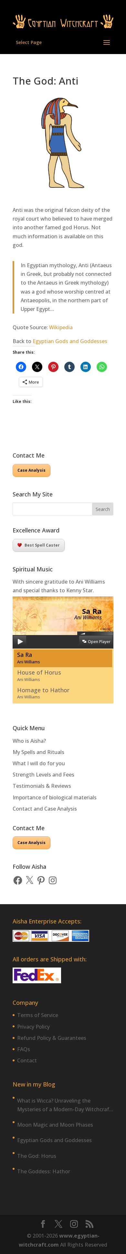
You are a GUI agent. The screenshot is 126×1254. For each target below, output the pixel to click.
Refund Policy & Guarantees (51, 1037)
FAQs (23, 1049)
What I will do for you (39, 763)
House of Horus (39, 675)
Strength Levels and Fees (43, 774)
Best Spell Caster (42, 545)
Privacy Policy (33, 1026)
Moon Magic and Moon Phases (55, 1124)
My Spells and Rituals (38, 752)
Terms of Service (37, 1015)
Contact (27, 1060)
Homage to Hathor (43, 693)
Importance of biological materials (55, 797)
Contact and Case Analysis (45, 808)
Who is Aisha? (29, 740)
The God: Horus (36, 1155)
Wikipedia (61, 327)
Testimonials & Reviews (42, 785)
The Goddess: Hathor (43, 1171)
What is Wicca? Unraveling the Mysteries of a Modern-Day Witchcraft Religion (64, 1105)
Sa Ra (28, 658)
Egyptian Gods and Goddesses (70, 341)
